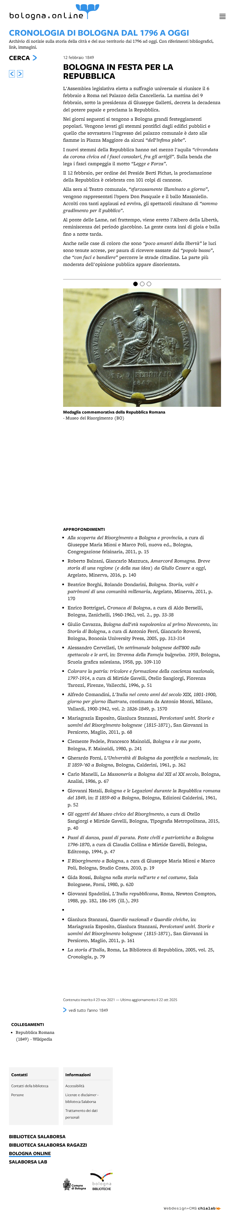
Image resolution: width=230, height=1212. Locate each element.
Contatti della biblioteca (29, 1085)
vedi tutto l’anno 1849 (88, 1010)
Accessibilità (74, 1085)
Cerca (19, 57)
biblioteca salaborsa (37, 1137)
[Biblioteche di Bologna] (101, 1181)
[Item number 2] (142, 284)
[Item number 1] (135, 284)
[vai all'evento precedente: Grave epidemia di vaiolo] (12, 73)
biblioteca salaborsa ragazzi (48, 1145)
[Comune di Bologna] (74, 1185)
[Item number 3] (149, 284)
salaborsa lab (28, 1162)
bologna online (30, 1153)
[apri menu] (222, 16)
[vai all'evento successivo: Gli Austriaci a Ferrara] (20, 73)
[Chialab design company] (192, 1204)
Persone (17, 1094)
